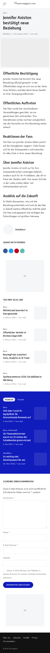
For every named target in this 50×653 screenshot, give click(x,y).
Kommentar (9, 498)
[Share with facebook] (5, 251)
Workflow (7, 453)
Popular (20, 399)
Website (6, 557)
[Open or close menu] (5, 4)
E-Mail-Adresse (10, 545)
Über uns (6, 637)
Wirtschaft (12, 430)
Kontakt (26, 637)
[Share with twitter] (11, 251)
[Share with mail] (22, 251)
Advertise (17, 637)
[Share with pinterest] (16, 251)
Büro (5, 12)
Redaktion (7, 34)
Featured (9, 399)
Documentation (9, 641)
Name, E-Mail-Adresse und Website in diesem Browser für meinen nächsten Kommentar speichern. (24, 574)
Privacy (35, 637)
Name (6, 532)
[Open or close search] (45, 4)
